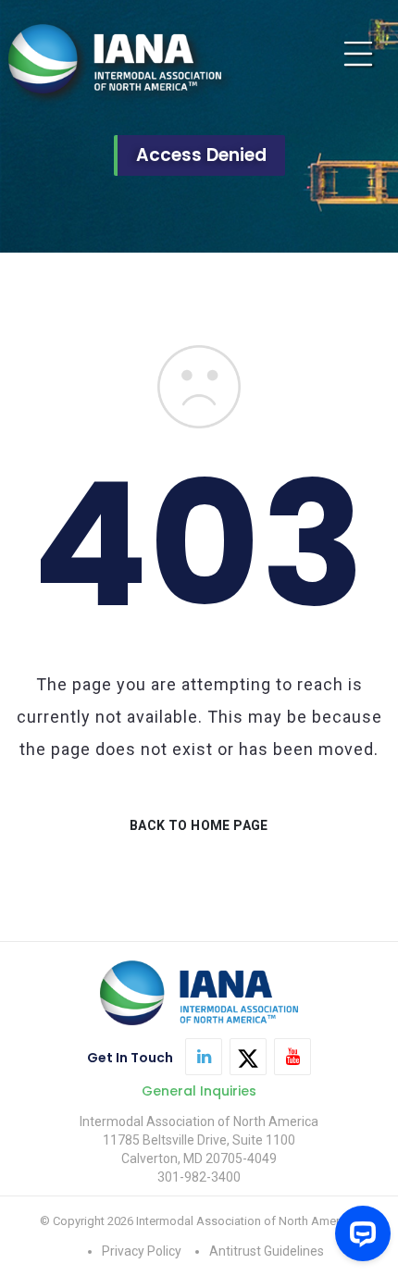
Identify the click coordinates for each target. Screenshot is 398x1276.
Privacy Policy (141, 1251)
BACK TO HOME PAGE (199, 825)
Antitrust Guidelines (266, 1251)
